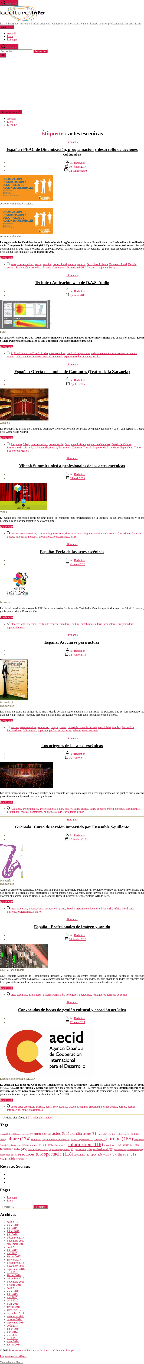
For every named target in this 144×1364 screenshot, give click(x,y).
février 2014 (14, 1344)
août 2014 (12, 1325)
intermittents (112, 1145)
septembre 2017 (16, 1243)
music (34, 1149)
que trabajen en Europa (104, 267)
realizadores (99, 994)
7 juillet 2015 (77, 384)
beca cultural (60, 264)
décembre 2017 (15, 1237)
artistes (58, 1133)
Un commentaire (77, 170)
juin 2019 (12, 1228)
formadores (124, 533)
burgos (54, 727)
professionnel (103, 1149)
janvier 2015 (14, 1309)
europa (11, 267)
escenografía (133, 808)
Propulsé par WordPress (13, 1356)
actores (15, 533)
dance (65, 1140)
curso (40, 908)
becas (48, 1106)
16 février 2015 (77, 939)
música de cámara (123, 908)
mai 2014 (12, 1335)
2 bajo (26, 444)
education (87, 1140)
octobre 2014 (14, 1319)
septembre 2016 (16, 1269)
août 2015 (12, 1287)
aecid (14, 1106)
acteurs (5, 1134)
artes (13, 264)
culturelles (53, 1139)
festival (139, 1139)
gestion (131, 1106)
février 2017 (14, 1256)
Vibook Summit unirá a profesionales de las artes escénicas (72, 465)
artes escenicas (25, 264)
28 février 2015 (77, 654)
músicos (11, 911)
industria (33, 536)
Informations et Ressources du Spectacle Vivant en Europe (41, 1350)
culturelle (38, 1139)
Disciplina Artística (97, 264)
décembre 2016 (15, 1262)
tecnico (96, 356)
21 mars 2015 (77, 564)
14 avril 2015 (77, 478)
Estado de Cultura (121, 444)
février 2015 (14, 1306)
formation (34, 1145)
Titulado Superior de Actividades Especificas (108, 447)
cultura (72, 264)
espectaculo (70, 356)
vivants (22, 1158)
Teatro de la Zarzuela (70, 447)
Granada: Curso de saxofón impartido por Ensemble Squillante (72, 827)
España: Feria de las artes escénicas (72, 551)
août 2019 (12, 1221)
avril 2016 (12, 1272)
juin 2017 (12, 1250)
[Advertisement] (72, 83)
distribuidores (88, 623)
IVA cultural (29, 730)
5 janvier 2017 (78, 295)
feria (99, 623)
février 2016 (14, 1275)
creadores (65, 623)
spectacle (58, 1154)
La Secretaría (40, 447)
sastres (68, 730)
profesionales (24, 911)
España (132, 264)
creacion (73, 1106)
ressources (29, 1153)
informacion (13, 1109)
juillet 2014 (13, 1328)
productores (45, 536)
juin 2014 (12, 1331)
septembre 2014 (16, 1322)
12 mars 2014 (77, 1022)
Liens (10, 36)
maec (25, 1109)
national (57, 1149)
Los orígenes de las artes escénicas (72, 745)
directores (58, 533)
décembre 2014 (15, 1313)
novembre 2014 (15, 1316)
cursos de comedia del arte (82, 727)
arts (76, 1133)
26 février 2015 (77, 757)
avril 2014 (12, 1338)
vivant (7, 1158)
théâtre (127, 1154)
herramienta (84, 356)
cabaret (68, 808)
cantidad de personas (78, 353)
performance (56, 730)
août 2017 (12, 1247)
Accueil (11, 33)
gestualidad (13, 811)
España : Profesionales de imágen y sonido (72, 926)
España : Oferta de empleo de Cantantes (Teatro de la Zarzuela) (72, 371)
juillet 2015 (13, 1291)
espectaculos (110, 1106)
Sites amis (72, 142)
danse (76, 1139)
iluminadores (14, 730)
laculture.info (13, 1149)
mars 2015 (13, 1303)
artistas (32, 908)
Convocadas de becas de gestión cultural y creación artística (72, 1009)
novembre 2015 (15, 1281)
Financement (18, 1145)
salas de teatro (61, 811)
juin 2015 (12, 1294)
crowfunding (45, 533)
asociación (43, 727)
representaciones (16, 627)
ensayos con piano (55, 908)
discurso (119, 808)
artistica (47, 264)
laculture (95, 908)
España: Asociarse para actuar (72, 642)
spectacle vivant (104, 1154)
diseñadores (34, 994)
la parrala (43, 730)
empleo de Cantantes (98, 444)
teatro (73, 536)
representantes (61, 536)
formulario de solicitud (19, 447)
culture (18, 1138)
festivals (5, 1145)
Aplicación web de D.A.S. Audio (29, 353)
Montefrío (106, 908)
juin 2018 (12, 1234)
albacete (15, 623)
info (48, 1145)
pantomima (36, 811)
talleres (77, 730)
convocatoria (56, 444)
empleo (116, 727)
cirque (102, 1134)
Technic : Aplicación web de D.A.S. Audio (72, 282)
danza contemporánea (102, 808)
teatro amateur (90, 730)
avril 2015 (12, 1300)
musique (45, 1149)
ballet (60, 808)
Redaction (79, 162)
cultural (81, 264)
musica (53, 447)
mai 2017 (12, 1253)
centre (90, 1133)
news (68, 1149)
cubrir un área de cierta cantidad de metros (39, 356)
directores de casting (76, 533)
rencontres (136, 1150)
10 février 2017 (77, 166)
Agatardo (16, 808)
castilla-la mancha (48, 623)
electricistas (104, 727)
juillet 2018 (13, 1231)
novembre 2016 (15, 1265)
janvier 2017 (14, 1259)
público (48, 811)
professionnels (122, 1150)
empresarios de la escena (102, 533)
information (85, 1144)
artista (38, 264)
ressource (8, 1154)
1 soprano (16, 444)
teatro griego (77, 811)
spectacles (82, 1154)
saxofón (37, 911)
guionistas (21, 536)
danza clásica (81, 808)
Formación (128, 727)
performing (84, 1149)
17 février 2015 (77, 839)
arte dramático (30, 808)
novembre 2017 (15, 1240)
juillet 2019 (13, 1224)
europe (119, 1138)
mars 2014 (13, 1341)
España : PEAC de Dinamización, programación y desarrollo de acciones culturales (72, 151)
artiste (41, 1133)
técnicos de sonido (117, 994)
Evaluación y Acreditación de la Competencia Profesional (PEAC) (53, 267)
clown (63, 727)
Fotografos (72, 994)
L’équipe (12, 39)
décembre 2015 (15, 1278)
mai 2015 (12, 1297)
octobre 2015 (14, 1284)
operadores (85, 994)
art (14, 1134)
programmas (36, 1109)
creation (114, 1134)
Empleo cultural (118, 264)
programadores (126, 623)
